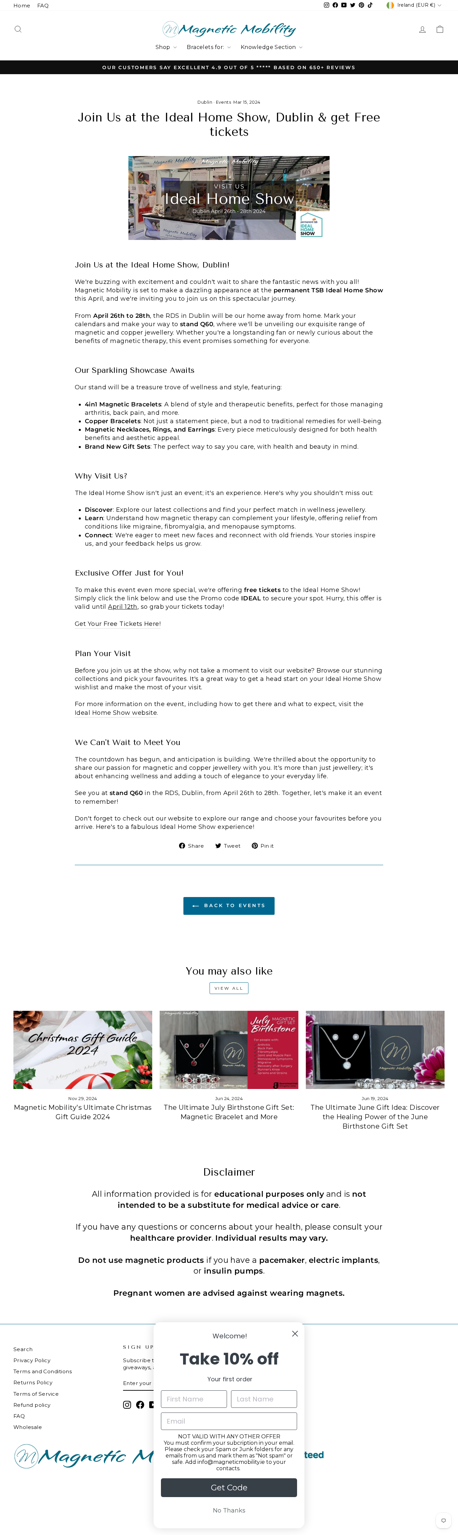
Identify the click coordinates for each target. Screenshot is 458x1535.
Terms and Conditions (42, 1371)
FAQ (43, 5)
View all (229, 988)
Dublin (204, 102)
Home (22, 5)
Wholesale (27, 1427)
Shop (164, 47)
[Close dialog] (295, 1333)
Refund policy (32, 1405)
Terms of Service (36, 1394)
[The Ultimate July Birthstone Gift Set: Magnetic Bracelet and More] (229, 1050)
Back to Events (234, 905)
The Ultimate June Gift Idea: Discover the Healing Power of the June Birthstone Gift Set (375, 1116)
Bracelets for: (206, 47)
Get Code (229, 1487)
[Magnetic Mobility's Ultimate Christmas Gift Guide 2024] (82, 1050)
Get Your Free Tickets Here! (118, 624)
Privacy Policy (31, 1360)
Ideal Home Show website (116, 712)
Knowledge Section (269, 47)
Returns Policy (32, 1382)
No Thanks (229, 1510)
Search (23, 1349)
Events (223, 102)
